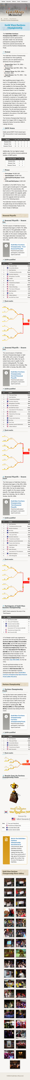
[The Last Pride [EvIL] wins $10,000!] (9, 907)
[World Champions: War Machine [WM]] (9, 886)
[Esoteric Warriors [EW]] (9, 1038)
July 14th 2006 (14, 659)
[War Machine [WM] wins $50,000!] (21, 886)
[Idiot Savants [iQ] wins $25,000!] (9, 897)
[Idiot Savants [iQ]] (9, 1018)
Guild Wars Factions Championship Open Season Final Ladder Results (15, 674)
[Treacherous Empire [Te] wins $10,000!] (21, 897)
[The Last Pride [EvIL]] (9, 1028)
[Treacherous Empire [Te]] (21, 1028)
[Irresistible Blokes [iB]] (21, 1018)
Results (6, 18)
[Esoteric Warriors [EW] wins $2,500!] (21, 907)
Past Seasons (13, 18)
